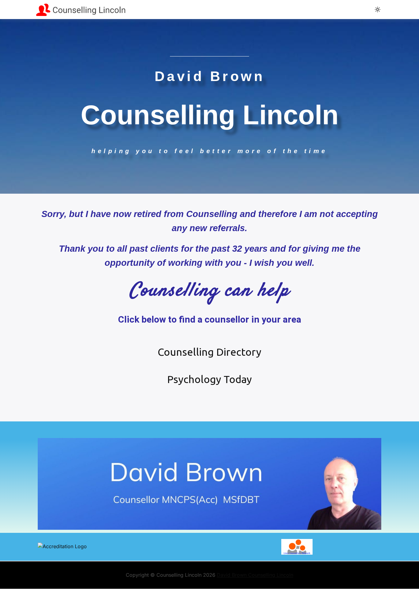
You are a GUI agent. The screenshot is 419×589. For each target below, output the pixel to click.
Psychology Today (209, 379)
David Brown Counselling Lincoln (255, 575)
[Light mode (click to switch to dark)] (377, 9)
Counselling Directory (209, 352)
